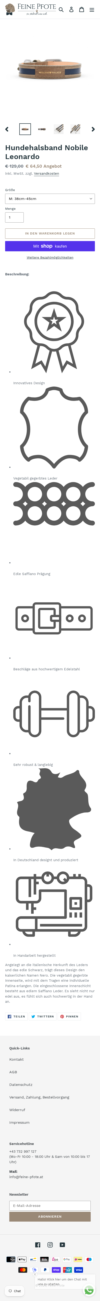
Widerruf (17, 1110)
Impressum (19, 1122)
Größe (10, 190)
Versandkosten (46, 173)
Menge (10, 208)
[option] (25, 129)
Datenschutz (21, 1084)
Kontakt (16, 1059)
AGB (13, 1072)
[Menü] (92, 9)
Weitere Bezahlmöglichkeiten (50, 257)
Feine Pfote (56, 1285)
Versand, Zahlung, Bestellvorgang (39, 1097)
